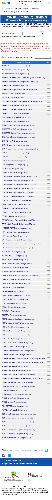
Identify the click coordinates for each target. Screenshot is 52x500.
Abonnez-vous (7, 450)
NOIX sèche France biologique (15, 271)
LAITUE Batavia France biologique (17, 240)
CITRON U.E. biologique (12, 169)
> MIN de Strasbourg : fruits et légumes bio (15, 12)
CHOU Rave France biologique (15, 161)
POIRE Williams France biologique (16, 331)
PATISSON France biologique (14, 303)
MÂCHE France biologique (13, 252)
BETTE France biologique (13, 97)
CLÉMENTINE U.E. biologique (15, 173)
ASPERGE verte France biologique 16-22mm (20, 82)
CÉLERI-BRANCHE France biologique (17, 117)
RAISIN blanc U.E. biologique (14, 402)
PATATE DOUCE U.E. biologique (15, 299)
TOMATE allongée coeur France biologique (19, 414)
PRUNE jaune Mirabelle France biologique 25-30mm (22, 378)
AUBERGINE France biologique (15, 86)
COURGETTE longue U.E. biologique (17, 200)
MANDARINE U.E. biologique (14, 256)
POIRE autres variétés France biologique (18, 319)
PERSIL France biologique (14, 307)
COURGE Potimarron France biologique (18, 192)
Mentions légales (26, 450)
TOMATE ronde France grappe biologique (18, 430)
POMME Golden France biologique (16, 370)
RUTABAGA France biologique (15, 410)
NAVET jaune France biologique (15, 260)
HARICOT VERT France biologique (16, 228)
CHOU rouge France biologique (15, 165)
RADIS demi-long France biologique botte (18, 386)
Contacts (17, 450)
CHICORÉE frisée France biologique (17, 129)
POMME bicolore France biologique (16, 355)
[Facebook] (3, 455)
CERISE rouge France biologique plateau (18, 125)
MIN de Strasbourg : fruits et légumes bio (26, 18)
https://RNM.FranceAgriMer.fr (13, 460)
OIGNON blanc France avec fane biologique (20, 275)
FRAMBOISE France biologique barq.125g (19, 224)
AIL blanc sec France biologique (15, 74)
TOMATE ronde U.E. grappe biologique (17, 434)
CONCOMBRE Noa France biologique (17, 180)
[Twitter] (9, 455)
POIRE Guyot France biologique (15, 327)
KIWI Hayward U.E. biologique (14, 236)
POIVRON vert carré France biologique (17, 343)
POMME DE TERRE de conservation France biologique (23, 359)
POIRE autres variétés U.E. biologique (17, 323)
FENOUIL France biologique (14, 216)
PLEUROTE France (11, 311)
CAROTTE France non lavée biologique (18, 109)
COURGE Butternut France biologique (17, 188)
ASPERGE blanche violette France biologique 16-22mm (23, 78)
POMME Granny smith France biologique (18, 374)
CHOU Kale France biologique (14, 157)
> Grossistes (35, 8)
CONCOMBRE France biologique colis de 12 (19, 177)
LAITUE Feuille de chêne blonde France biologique (22, 244)
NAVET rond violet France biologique (17, 264)
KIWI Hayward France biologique (15, 232)
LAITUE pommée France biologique (17, 248)
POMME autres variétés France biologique (19, 351)
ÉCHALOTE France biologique (15, 208)
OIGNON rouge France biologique (16, 283)
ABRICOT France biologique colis (16, 66)
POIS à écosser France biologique (16, 335)
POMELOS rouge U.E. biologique (16, 347)
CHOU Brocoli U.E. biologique (14, 141)
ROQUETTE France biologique (15, 406)
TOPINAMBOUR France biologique (16, 438)
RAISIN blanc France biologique (15, 398)
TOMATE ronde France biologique (16, 426)
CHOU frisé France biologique (15, 153)
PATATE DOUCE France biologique (16, 295)
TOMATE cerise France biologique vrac (18, 422)
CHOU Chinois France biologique (15, 145)
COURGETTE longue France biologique (18, 196)
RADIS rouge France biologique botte (17, 394)
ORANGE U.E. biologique (13, 287)
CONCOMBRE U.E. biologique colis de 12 (19, 184)
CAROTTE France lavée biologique (16, 105)
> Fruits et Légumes (21, 8)
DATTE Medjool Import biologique (16, 204)
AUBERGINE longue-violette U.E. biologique (19, 90)
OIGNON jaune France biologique (16, 279)
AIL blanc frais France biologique (15, 70)
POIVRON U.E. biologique (13, 339)
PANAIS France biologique (13, 291)
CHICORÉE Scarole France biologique (18, 133)
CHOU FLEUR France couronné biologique (20, 149)
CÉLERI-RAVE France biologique (16, 121)
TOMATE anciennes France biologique (17, 418)
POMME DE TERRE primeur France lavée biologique (23, 362)
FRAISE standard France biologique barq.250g (20, 220)
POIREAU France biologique (14, 315)
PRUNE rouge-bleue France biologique (17, 382)
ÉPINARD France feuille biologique (16, 212)
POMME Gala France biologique (15, 366)
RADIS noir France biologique (14, 390)
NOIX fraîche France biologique (15, 268)
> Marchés (9, 8)
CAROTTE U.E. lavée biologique (15, 113)
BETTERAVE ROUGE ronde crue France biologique (22, 101)
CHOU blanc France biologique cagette (18, 137)
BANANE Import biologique (13, 93)
